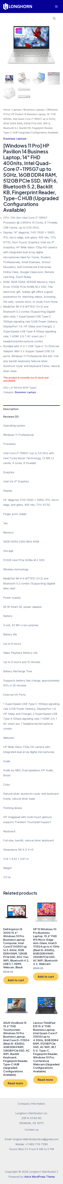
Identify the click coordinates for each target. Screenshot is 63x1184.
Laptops (16, 109)
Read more (15, 1083)
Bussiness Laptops (34, 109)
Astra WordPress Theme (39, 1176)
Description (10, 409)
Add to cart (16, 980)
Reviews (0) (11, 416)
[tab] (31, 409)
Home (6, 109)
